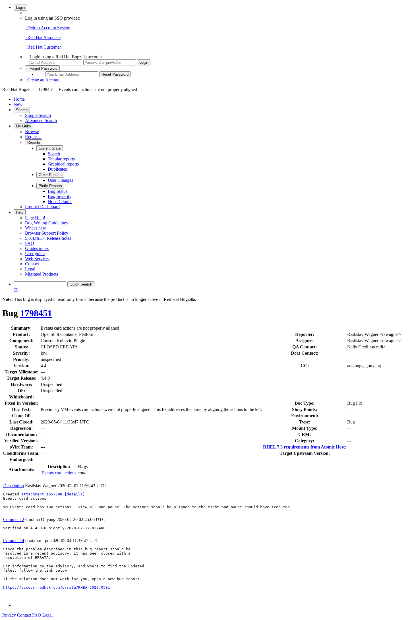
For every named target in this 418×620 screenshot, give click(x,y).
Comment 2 (13, 519)
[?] (16, 289)
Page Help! (35, 217)
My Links (23, 126)
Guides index (37, 248)
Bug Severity (59, 196)
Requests (33, 136)
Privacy (9, 615)
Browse (32, 131)
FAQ (29, 243)
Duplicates (57, 169)
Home (19, 99)
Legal (30, 268)
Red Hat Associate (43, 37)
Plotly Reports (50, 186)
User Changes (60, 180)
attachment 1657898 (41, 494)
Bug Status (57, 191)
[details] (75, 494)
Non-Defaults (60, 201)
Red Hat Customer (43, 47)
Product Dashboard (42, 206)
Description (13, 485)
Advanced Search (41, 120)
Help (19, 212)
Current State (50, 148)
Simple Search (38, 115)
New (18, 104)
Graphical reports (63, 164)
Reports (33, 142)
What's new (35, 228)
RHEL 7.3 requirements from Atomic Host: (304, 447)
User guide (35, 253)
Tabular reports (61, 158)
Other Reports (50, 175)
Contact (32, 263)
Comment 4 (13, 540)
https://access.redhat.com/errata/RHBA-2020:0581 (56, 587)
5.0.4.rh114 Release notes (48, 238)
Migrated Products (41, 274)
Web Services (37, 258)
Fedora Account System (47, 27)
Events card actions (59, 472)
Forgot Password (42, 68)
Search (22, 110)
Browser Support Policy (46, 233)
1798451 (36, 313)
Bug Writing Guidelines (46, 222)
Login (20, 7)
